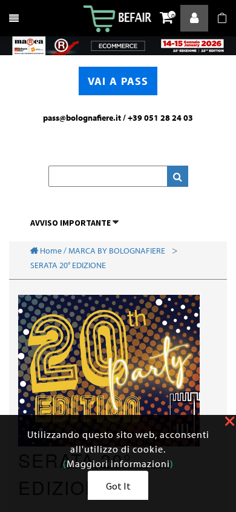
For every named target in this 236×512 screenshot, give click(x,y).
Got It (118, 486)
